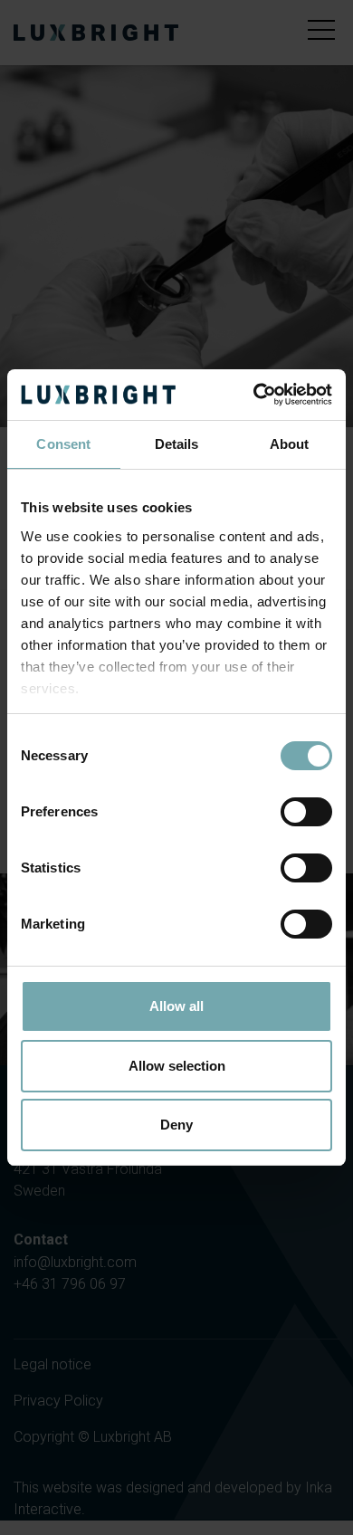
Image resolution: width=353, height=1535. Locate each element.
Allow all (176, 1006)
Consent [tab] (63, 444)
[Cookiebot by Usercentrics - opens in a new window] (254, 394)
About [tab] (290, 444)
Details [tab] (177, 444)
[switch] (306, 811)
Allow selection (177, 1065)
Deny (176, 1124)
